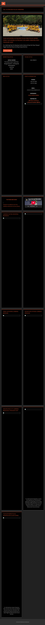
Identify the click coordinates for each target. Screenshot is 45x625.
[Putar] (26, 206)
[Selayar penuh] (40, 206)
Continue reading (7, 50)
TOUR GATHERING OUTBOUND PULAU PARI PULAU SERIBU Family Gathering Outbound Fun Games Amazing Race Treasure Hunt (21, 40)
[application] (33, 203)
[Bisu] (38, 206)
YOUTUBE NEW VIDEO (11, 199)
